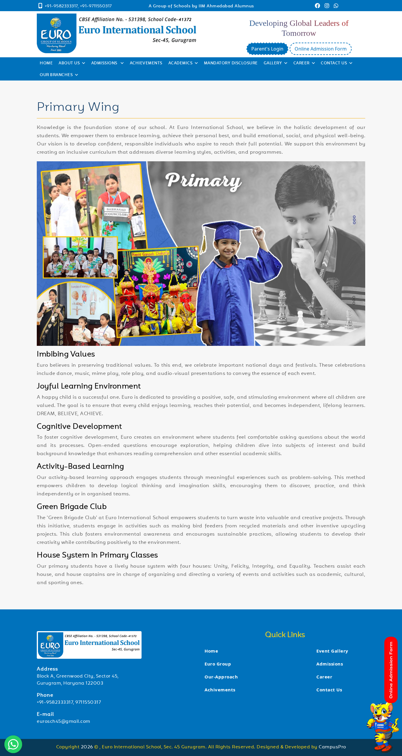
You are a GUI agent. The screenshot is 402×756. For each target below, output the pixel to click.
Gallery (273, 63)
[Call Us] (40, 7)
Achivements (220, 690)
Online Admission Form (321, 49)
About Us (69, 63)
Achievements (146, 63)
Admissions (105, 63)
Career (301, 63)
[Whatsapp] (336, 7)
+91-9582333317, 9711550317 (69, 702)
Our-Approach (221, 677)
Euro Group (218, 664)
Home (46, 63)
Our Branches (56, 75)
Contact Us (334, 63)
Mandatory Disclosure (231, 63)
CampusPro (332, 747)
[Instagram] (327, 7)
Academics (180, 63)
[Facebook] (318, 7)
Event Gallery (332, 651)
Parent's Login (267, 49)
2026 (87, 747)
